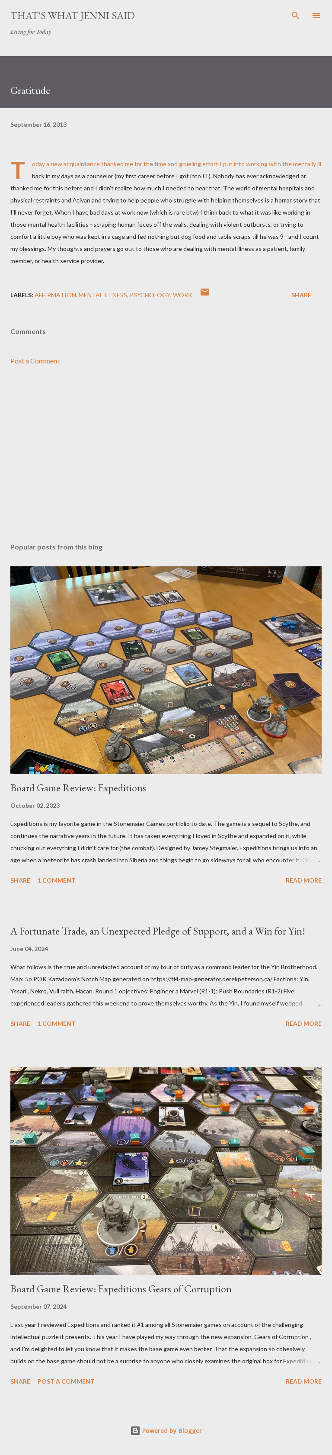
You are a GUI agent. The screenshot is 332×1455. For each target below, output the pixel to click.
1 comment (57, 880)
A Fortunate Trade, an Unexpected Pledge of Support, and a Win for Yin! (157, 931)
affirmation (55, 295)
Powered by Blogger (171, 1430)
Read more (304, 880)
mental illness (103, 295)
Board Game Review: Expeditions (78, 787)
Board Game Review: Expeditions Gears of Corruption (121, 1288)
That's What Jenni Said (72, 15)
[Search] (295, 15)
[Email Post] (205, 295)
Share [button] (301, 295)
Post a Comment (35, 361)
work (182, 295)
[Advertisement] (166, 454)
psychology (150, 295)
